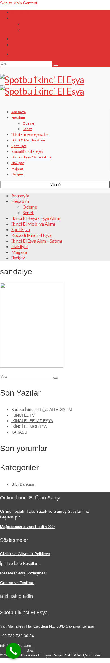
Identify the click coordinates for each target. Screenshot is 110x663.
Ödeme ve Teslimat (17, 582)
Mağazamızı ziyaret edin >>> (27, 526)
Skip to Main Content (18, 3)
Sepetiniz (28, 54)
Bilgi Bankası (22, 484)
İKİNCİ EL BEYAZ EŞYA (32, 421)
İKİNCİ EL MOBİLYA (29, 426)
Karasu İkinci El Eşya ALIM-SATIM (41, 409)
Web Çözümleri (87, 655)
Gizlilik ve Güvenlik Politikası (25, 554)
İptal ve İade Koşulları (19, 563)
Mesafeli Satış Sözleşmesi (23, 573)
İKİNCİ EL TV (23, 415)
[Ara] (13, 651)
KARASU (19, 432)
